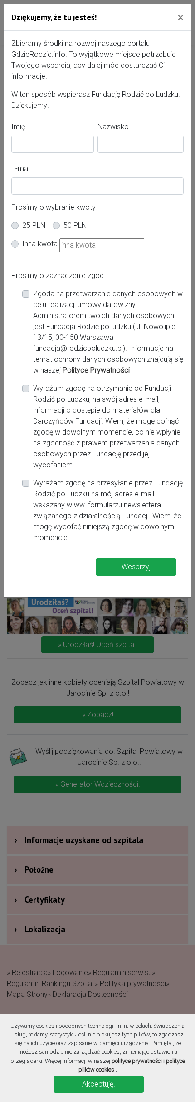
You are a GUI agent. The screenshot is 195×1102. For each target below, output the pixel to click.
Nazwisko (113, 126)
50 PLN (75, 225)
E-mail (21, 168)
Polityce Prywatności (96, 370)
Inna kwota (40, 243)
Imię (18, 126)
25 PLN (33, 225)
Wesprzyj (136, 566)
